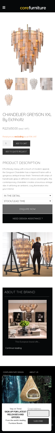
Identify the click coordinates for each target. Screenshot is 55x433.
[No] (52, 425)
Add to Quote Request (16, 151)
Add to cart (21, 143)
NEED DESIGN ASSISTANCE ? (27, 218)
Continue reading (13, 348)
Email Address (34, 408)
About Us (34, 372)
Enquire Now (27, 209)
